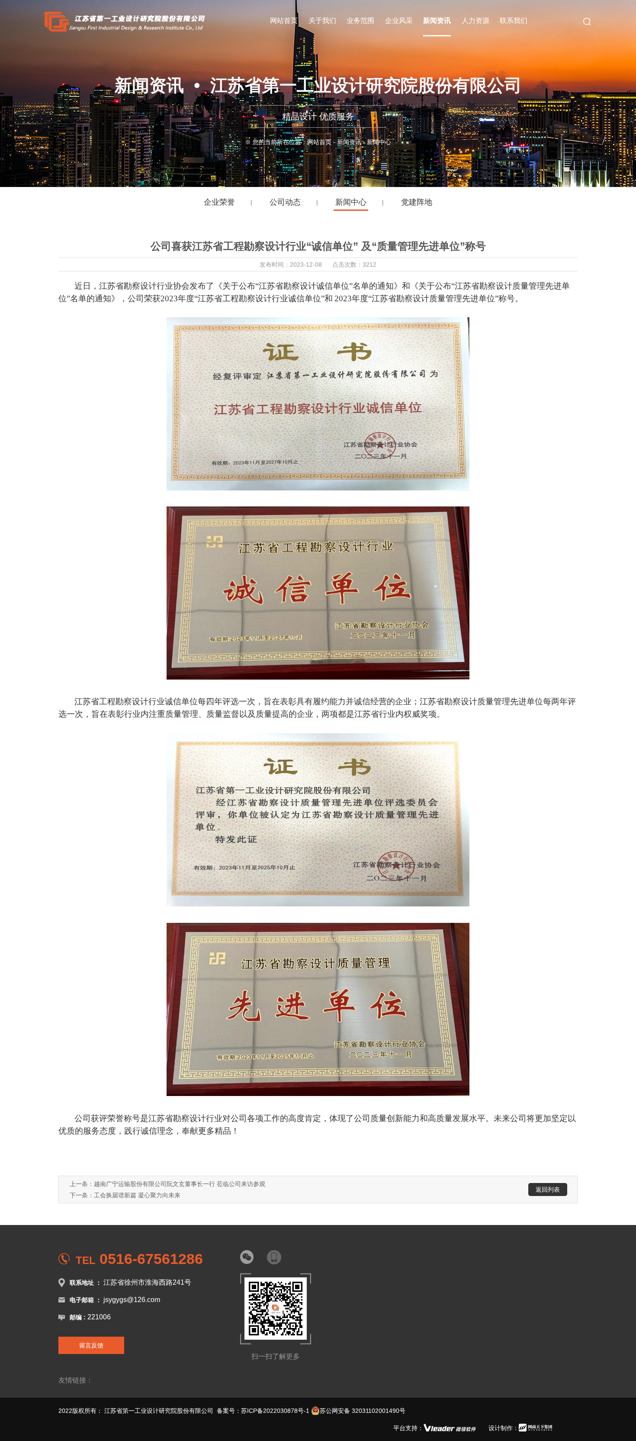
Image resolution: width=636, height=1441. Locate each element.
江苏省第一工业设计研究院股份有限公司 (158, 1410)
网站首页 (319, 142)
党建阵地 (416, 202)
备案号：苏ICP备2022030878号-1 (263, 1410)
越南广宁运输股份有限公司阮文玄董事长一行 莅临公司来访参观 (179, 1183)
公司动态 (285, 202)
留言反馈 (91, 1345)
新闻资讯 (349, 142)
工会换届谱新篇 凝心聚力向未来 (137, 1195)
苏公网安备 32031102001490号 (362, 1410)
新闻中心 (350, 202)
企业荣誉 (219, 202)
